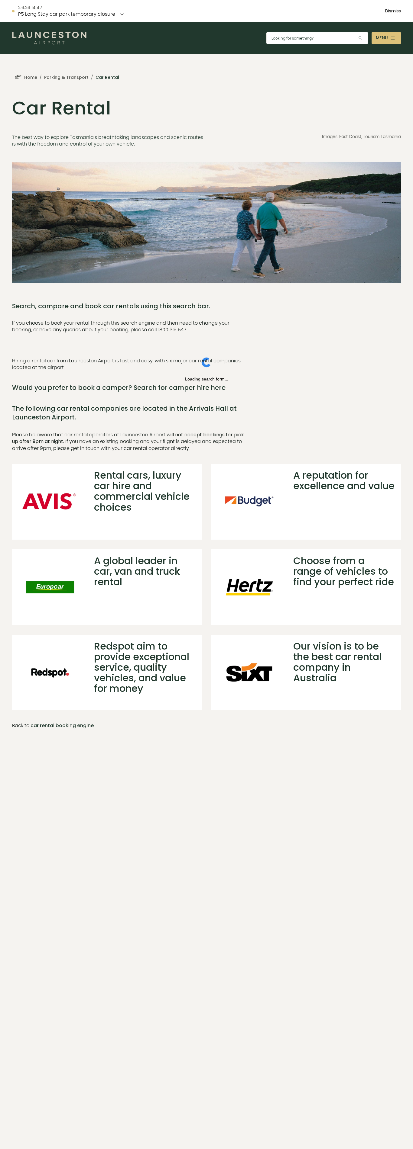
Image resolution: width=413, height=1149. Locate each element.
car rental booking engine (62, 725)
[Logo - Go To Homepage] (49, 38)
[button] (393, 11)
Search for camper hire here (180, 387)
